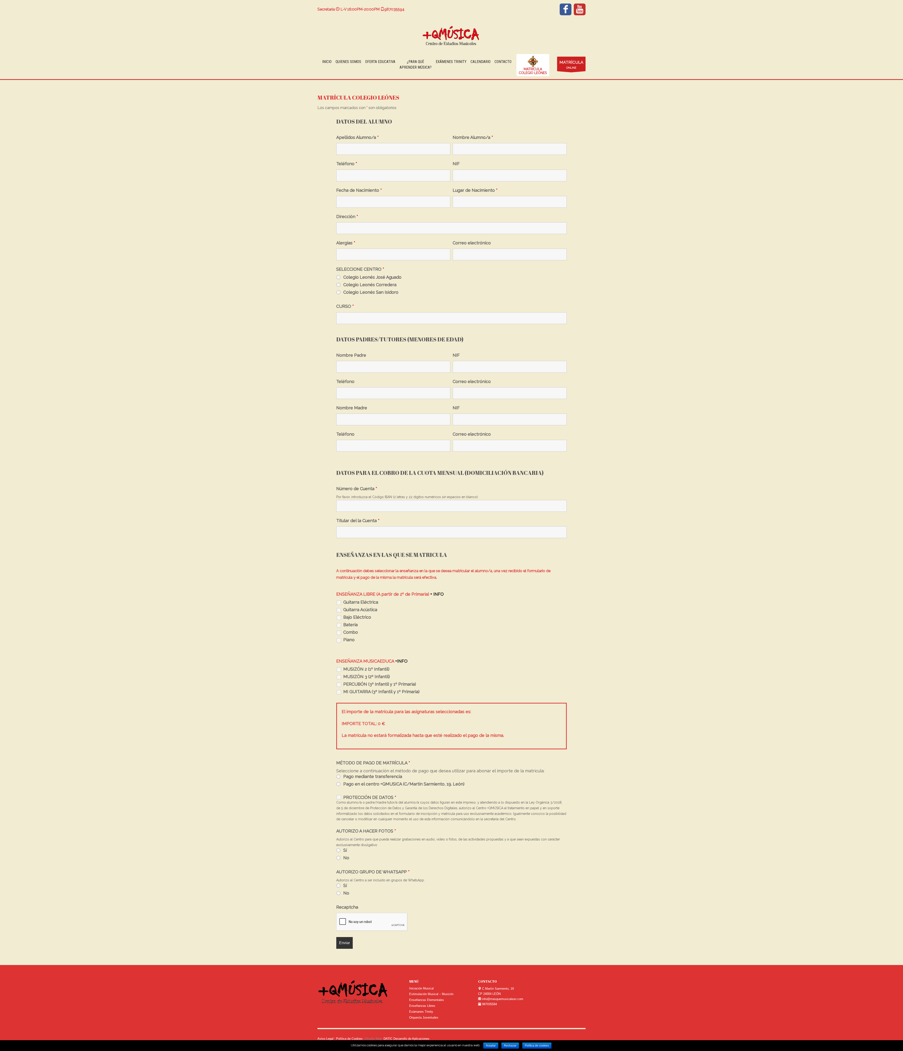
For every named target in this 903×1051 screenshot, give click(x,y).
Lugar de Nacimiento (475, 190)
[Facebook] (565, 9)
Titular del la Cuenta (358, 520)
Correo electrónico (472, 243)
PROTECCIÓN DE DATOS (369, 797)
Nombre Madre (351, 408)
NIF (456, 163)
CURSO (345, 306)
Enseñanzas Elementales (426, 1000)
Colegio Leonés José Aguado (372, 277)
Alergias (345, 243)
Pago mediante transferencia (372, 776)
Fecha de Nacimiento (359, 190)
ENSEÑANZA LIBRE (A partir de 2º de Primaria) (390, 594)
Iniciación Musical (421, 988)
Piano (349, 639)
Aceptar (491, 1045)
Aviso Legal (325, 1038)
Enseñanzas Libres (422, 1006)
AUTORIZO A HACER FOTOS (366, 831)
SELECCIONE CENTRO (360, 269)
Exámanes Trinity (421, 1011)
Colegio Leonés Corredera (369, 284)
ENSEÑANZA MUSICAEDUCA (372, 661)
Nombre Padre (351, 355)
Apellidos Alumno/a (357, 137)
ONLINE (571, 64)
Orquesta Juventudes (423, 1017)
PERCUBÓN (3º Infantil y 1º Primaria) (379, 684)
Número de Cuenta (356, 488)
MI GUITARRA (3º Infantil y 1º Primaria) (381, 691)
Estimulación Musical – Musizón (431, 994)
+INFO (401, 661)
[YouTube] (580, 9)
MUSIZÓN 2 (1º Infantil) (366, 669)
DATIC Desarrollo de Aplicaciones (406, 1038)
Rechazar (510, 1045)
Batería (350, 624)
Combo (350, 632)
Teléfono (346, 163)
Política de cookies (537, 1045)
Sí (345, 850)
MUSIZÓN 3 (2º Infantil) (366, 676)
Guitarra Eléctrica (360, 602)
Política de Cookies (350, 1038)
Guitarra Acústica (360, 609)
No (346, 858)
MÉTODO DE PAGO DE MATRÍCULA (373, 763)
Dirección (347, 216)
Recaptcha (347, 907)
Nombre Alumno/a (473, 137)
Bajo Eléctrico (357, 617)
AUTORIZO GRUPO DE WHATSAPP (373, 872)
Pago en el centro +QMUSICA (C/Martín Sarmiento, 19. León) (403, 784)
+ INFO (437, 594)
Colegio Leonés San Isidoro (370, 292)
